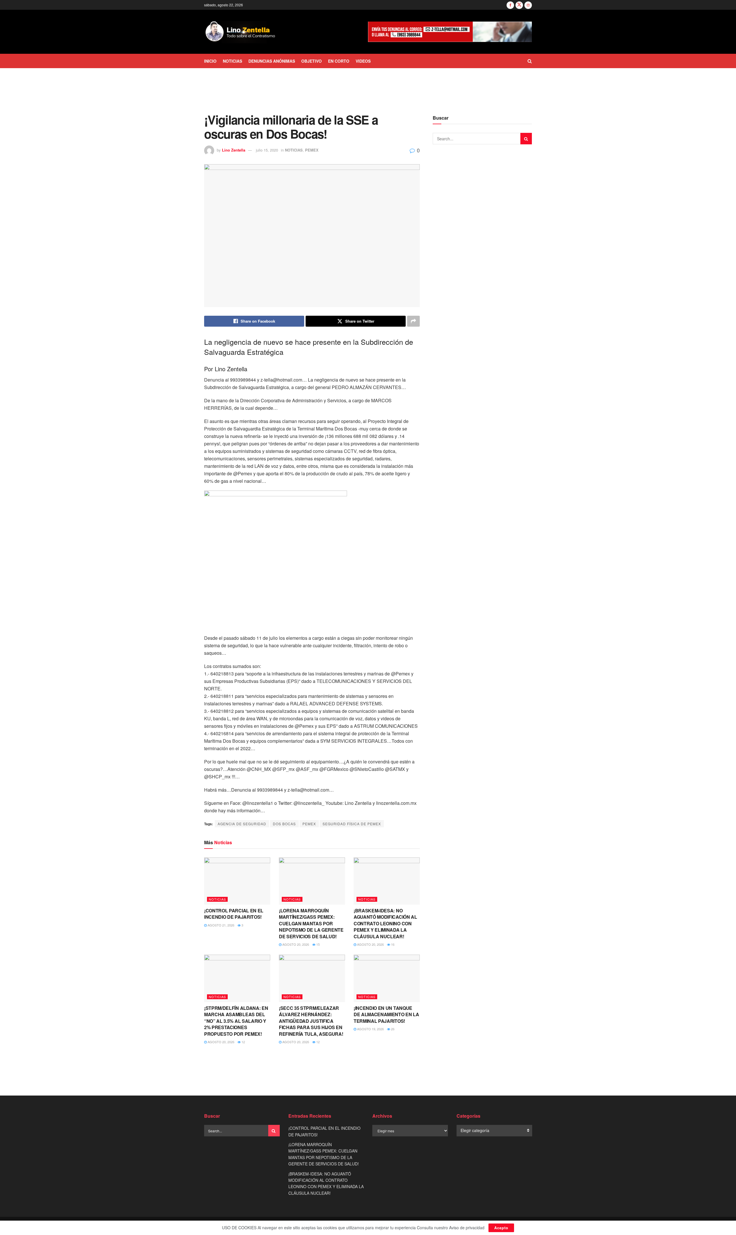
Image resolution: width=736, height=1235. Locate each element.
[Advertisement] (368, 90)
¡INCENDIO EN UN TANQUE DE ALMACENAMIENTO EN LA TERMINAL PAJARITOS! (386, 1014)
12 (243, 1041)
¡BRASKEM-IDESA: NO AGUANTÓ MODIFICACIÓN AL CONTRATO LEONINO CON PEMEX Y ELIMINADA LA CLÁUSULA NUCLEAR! (385, 923)
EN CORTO (338, 61)
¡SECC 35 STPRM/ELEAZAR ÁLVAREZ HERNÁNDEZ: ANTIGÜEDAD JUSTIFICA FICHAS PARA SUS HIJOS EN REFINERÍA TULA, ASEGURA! (311, 1021)
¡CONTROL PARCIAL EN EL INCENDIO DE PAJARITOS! (233, 913)
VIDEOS (363, 61)
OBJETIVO (311, 61)
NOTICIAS (232, 61)
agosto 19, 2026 (370, 1029)
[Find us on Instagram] (528, 5)
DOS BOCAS (284, 823)
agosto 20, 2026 (295, 944)
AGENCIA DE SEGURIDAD (242, 823)
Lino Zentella (233, 150)
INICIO (210, 61)
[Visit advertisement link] (450, 32)
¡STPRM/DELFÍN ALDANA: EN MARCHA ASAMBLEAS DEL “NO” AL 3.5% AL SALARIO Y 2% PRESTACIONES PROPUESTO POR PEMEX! (236, 1021)
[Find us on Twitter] (519, 5)
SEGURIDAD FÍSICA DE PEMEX (352, 823)
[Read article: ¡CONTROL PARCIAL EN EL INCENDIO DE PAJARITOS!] (237, 881)
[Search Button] (530, 61)
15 (317, 944)
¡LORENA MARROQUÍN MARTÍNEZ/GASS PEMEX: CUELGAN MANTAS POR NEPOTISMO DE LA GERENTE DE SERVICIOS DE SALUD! (311, 923)
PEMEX (312, 150)
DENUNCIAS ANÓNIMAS (271, 61)
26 (392, 1029)
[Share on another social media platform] (413, 321)
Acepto (501, 1227)
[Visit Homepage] (240, 32)
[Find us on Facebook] (510, 5)
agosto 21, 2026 (220, 925)
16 (392, 944)
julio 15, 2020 (267, 150)
